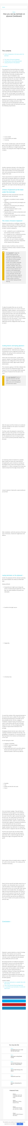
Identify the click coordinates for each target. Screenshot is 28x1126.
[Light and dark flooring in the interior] (9, 1115)
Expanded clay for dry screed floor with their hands (17, 1096)
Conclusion (4, 66)
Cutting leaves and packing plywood (13, 61)
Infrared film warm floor (15, 1076)
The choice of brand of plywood (11, 59)
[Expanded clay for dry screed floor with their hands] (9, 1096)
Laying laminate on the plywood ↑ (12, 575)
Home (3, 7)
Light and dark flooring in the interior (18, 1115)
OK (20, 1123)
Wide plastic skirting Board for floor (17, 1102)
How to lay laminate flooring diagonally (13, 985)
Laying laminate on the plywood (12, 62)
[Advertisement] (14, 33)
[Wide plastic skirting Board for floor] (9, 1102)
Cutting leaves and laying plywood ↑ (13, 345)
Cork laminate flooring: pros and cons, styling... (18, 1108)
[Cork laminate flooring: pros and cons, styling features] (9, 1108)
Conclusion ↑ (6, 921)
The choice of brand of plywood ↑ (12, 221)
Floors (14, 12)
